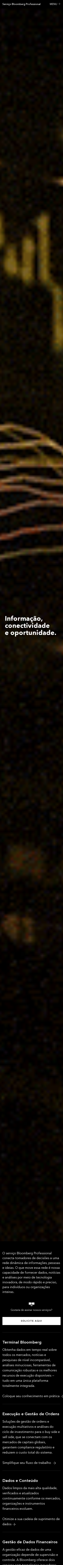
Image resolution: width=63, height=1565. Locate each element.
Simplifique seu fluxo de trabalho (27, 1463)
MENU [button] (53, 4)
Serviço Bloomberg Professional (21, 4)
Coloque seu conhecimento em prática (31, 1396)
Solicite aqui (31, 1320)
